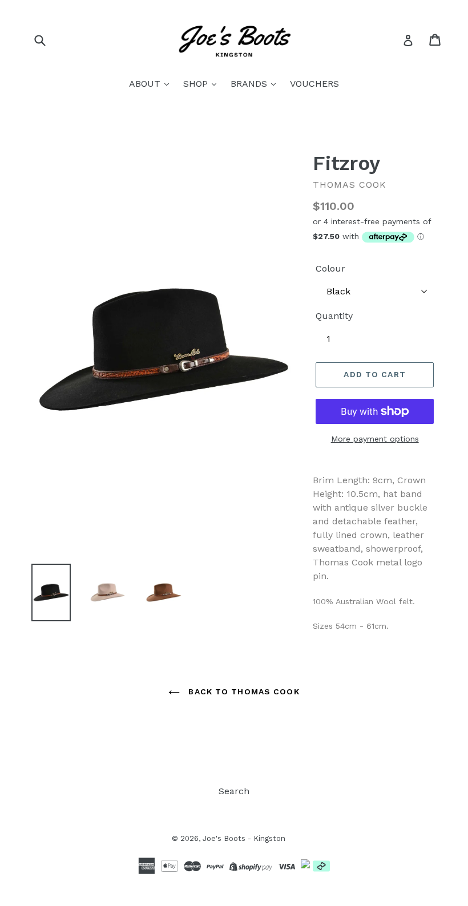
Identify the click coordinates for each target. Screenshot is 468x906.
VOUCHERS (314, 83)
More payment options (375, 438)
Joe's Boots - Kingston (244, 838)
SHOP (197, 83)
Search (234, 791)
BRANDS (250, 83)
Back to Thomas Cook (242, 691)
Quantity (334, 315)
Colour (330, 268)
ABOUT (146, 83)
